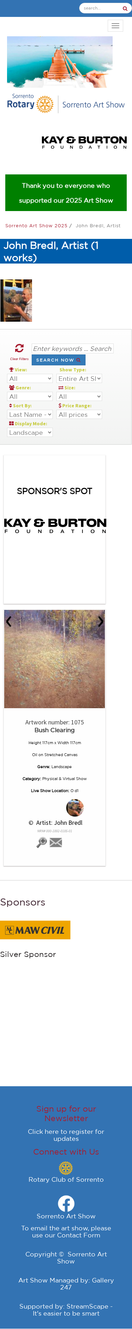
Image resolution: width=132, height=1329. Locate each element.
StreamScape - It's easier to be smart (73, 1310)
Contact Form (78, 1234)
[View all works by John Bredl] (55, 808)
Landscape (61, 767)
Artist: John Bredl (58, 822)
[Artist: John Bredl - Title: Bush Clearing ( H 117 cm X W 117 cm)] (54, 659)
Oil (34, 755)
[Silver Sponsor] (35, 929)
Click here (43, 1131)
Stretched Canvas (60, 755)
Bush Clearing (54, 730)
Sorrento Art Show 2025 (37, 225)
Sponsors (22, 901)
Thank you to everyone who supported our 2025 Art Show (66, 193)
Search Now (56, 360)
